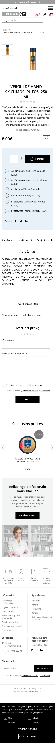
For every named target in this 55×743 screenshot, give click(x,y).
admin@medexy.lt (9, 8)
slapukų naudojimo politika (32, 712)
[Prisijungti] (45, 14)
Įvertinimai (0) (25, 240)
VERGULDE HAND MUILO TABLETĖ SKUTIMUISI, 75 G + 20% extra (27, 460)
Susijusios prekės (46, 240)
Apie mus (36, 600)
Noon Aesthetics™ (10, 611)
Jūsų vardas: (8, 340)
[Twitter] (20, 221)
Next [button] (52, 448)
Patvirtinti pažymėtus (27, 729)
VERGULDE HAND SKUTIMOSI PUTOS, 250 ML (24, 32)
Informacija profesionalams (8, 602)
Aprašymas (7, 240)
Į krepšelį (40, 159)
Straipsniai (6, 630)
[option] (27, 452)
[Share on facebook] (15, 221)
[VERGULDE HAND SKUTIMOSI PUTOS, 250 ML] (33, 78)
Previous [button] (3, 448)
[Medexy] (14, 14)
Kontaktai (36, 613)
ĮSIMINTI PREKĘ (47, 142)
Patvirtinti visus (27, 736)
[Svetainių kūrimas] (36, 691)
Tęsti (27, 399)
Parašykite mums (27, 515)
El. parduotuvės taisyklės (12, 626)
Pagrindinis (6, 29)
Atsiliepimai (36, 609)
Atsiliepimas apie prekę (13, 353)
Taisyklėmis (45, 390)
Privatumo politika (30, 390)
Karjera (35, 604)
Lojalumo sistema (10, 607)
